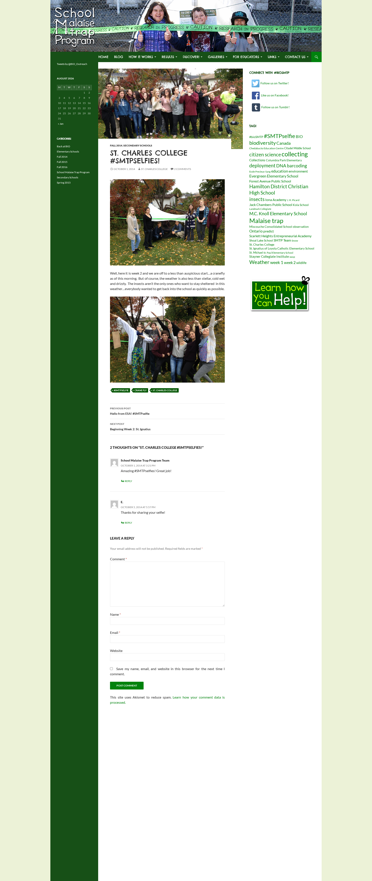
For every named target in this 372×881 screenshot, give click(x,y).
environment (298, 171)
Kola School (301, 205)
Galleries (216, 57)
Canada (283, 143)
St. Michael (256, 252)
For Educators (246, 57)
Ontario (256, 231)
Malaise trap (266, 220)
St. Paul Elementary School (278, 252)
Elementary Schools (68, 151)
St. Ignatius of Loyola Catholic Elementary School (281, 248)
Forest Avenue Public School (270, 181)
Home (103, 57)
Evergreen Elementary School (273, 176)
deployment (262, 165)
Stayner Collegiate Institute (269, 256)
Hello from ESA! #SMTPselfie (129, 411)
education (279, 171)
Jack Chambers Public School (270, 205)
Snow (295, 240)
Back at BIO (63, 146)
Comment (118, 559)
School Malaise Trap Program (73, 172)
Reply (128, 481)
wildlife (301, 263)
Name (115, 614)
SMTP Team (282, 240)
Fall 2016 (62, 167)
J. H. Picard (293, 200)
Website (116, 651)
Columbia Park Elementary (284, 160)
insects (257, 199)
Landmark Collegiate (260, 208)
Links (272, 57)
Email (115, 632)
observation (301, 226)
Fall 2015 (62, 161)
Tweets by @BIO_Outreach (72, 64)
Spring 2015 (64, 182)
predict (268, 231)
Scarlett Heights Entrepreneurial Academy (280, 236)
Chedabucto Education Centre (266, 148)
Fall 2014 (116, 145)
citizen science (265, 154)
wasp (292, 256)
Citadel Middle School (297, 148)
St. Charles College (154, 169)
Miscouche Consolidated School (270, 226)
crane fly (141, 390)
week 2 (290, 262)
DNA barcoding (291, 165)
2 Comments (182, 169)
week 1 (276, 262)
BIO (299, 136)
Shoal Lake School (261, 240)
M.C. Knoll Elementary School (278, 213)
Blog (118, 57)
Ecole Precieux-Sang (260, 171)
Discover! (191, 57)
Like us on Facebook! (274, 95)
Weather (259, 262)
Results (168, 57)
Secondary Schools (137, 145)
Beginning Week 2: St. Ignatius (130, 426)
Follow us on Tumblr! (275, 107)
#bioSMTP (256, 137)
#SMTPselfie (121, 390)
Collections (257, 160)
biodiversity (262, 143)
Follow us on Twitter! (274, 83)
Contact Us (295, 57)
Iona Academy (275, 200)
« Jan (61, 123)
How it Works (141, 57)
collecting (295, 154)
